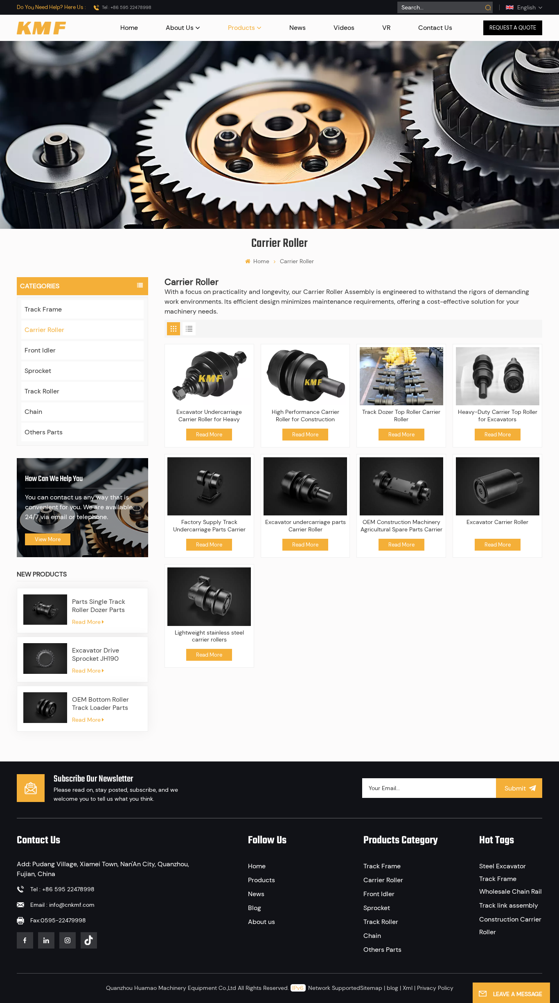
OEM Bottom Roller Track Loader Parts (100, 704)
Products (241, 27)
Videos (344, 27)
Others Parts (44, 432)
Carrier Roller (44, 329)
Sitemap (371, 988)
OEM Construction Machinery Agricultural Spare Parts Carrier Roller (401, 526)
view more (48, 539)
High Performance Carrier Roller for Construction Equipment (305, 416)
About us (180, 27)
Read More (86, 622)
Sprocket (38, 370)
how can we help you (54, 479)
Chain (33, 411)
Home (129, 27)
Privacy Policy (435, 988)
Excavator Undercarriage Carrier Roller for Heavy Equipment (209, 416)
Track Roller (42, 391)
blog (392, 988)
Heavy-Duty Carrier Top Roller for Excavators (497, 416)
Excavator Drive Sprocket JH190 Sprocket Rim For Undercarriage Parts (102, 654)
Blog (254, 908)
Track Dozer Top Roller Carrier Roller (401, 416)
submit (515, 788)
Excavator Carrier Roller (497, 522)
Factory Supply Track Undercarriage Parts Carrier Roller (209, 526)
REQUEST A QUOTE (512, 27)
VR (386, 27)
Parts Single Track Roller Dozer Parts (98, 606)
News (297, 27)
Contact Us (435, 27)
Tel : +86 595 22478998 (126, 7)
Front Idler (40, 350)
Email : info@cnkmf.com (62, 904)
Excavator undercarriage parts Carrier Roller (305, 526)
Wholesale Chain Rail (510, 891)
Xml (407, 988)
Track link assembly (508, 905)
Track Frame (43, 309)
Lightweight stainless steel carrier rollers (209, 636)
